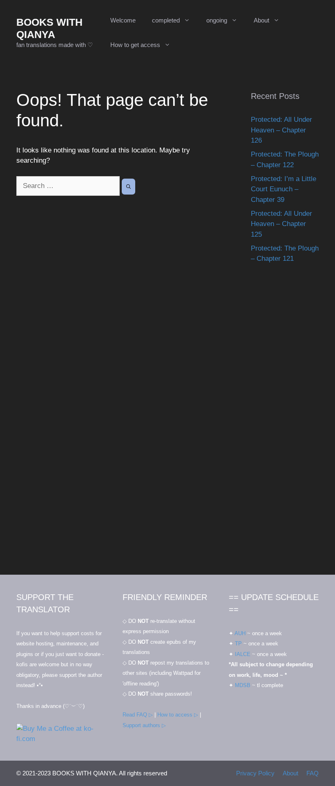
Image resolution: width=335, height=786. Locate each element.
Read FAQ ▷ (138, 715)
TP (238, 643)
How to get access (135, 44)
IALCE (242, 654)
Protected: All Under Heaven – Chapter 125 (281, 224)
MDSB (242, 685)
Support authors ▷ (144, 725)
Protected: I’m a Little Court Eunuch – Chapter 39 (283, 189)
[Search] (128, 187)
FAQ (312, 773)
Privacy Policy (255, 773)
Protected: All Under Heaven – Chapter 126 (281, 130)
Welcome (123, 20)
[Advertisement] (285, 427)
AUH (240, 633)
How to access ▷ (177, 715)
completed (166, 20)
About (261, 20)
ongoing (216, 20)
